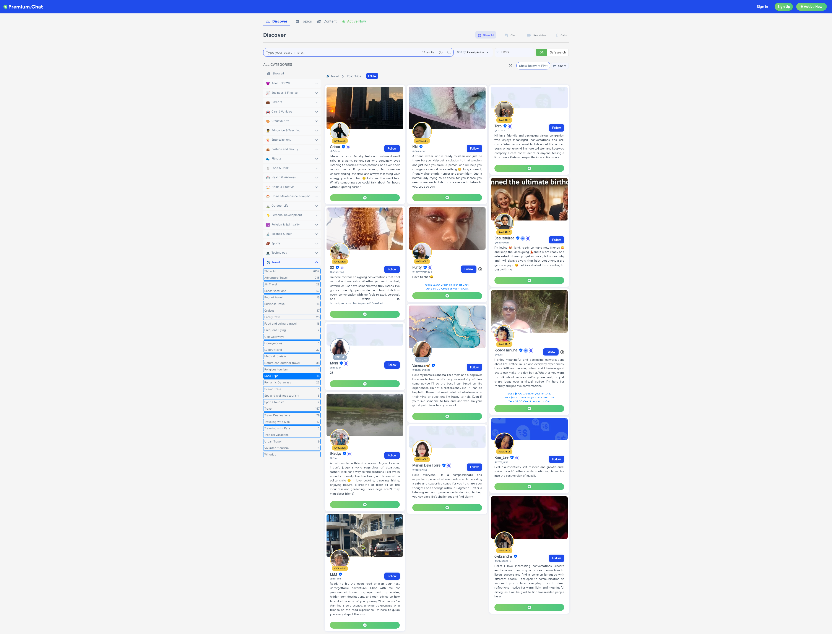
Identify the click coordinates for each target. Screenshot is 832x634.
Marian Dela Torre (426, 465)
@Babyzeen (501, 242)
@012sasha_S (502, 560)
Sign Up (783, 7)
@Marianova (419, 469)
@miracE (335, 578)
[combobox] (514, 52)
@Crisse (335, 151)
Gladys (336, 454)
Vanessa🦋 (421, 366)
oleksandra (503, 556)
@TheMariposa (421, 369)
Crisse (335, 147)
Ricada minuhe (506, 350)
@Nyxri (498, 354)
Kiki (415, 147)
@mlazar (335, 367)
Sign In (762, 7)
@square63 (337, 272)
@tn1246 (499, 130)
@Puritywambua (422, 271)
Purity (417, 268)
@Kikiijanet (419, 151)
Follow (372, 75)
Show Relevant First (533, 66)
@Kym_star (501, 461)
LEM (334, 574)
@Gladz (335, 458)
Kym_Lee (501, 457)
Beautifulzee (504, 238)
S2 (332, 268)
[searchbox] (520, 52)
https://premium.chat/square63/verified (356, 303)
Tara (498, 126)
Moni (334, 363)
